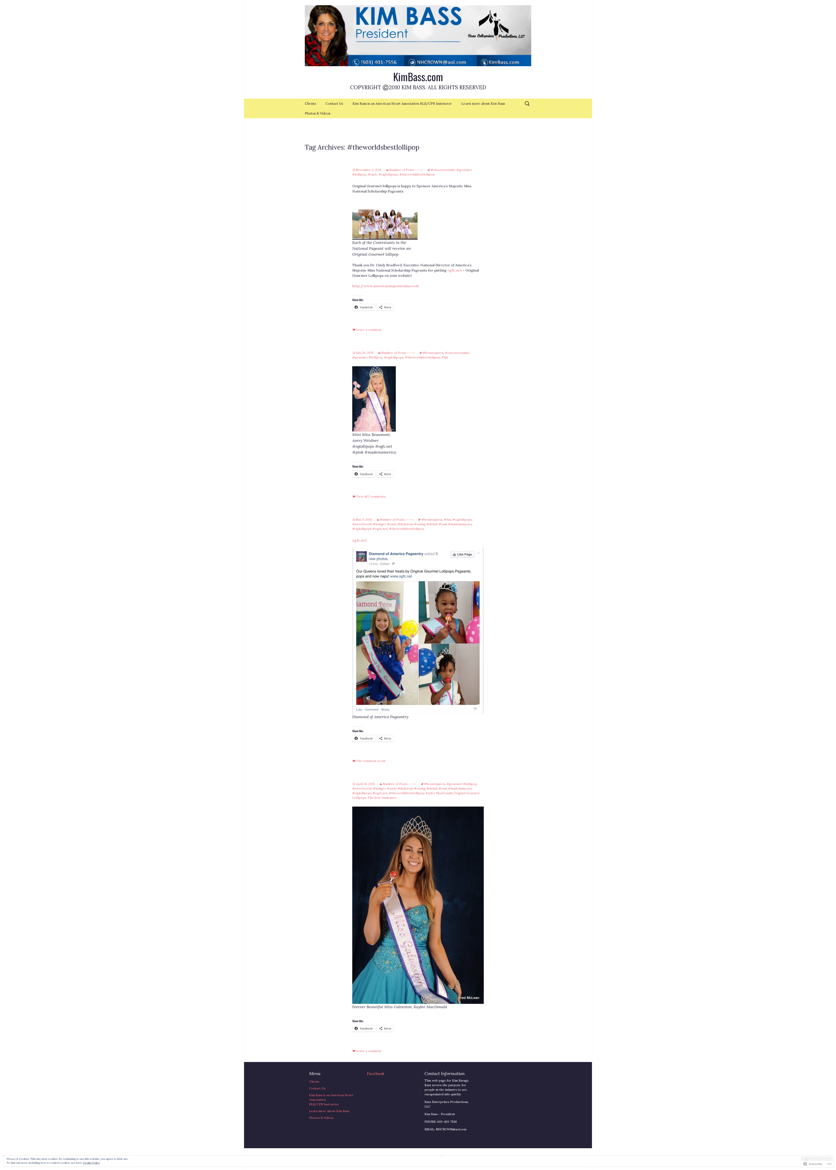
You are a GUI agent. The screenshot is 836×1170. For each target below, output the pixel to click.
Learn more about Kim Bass (483, 103)
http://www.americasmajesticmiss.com (385, 286)
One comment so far (371, 761)
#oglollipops (388, 174)
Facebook (375, 1073)
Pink (445, 357)
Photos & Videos (317, 113)
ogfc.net (454, 270)
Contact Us (334, 103)
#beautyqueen (433, 353)
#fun (447, 520)
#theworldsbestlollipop (417, 174)
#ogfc (372, 174)
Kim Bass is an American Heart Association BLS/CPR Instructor (402, 103)
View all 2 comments (371, 496)
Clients (310, 103)
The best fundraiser (382, 798)
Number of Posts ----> (406, 170)
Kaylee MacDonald (439, 793)
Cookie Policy (91, 1162)
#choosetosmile (443, 170)
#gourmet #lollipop (367, 357)
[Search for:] (527, 103)
